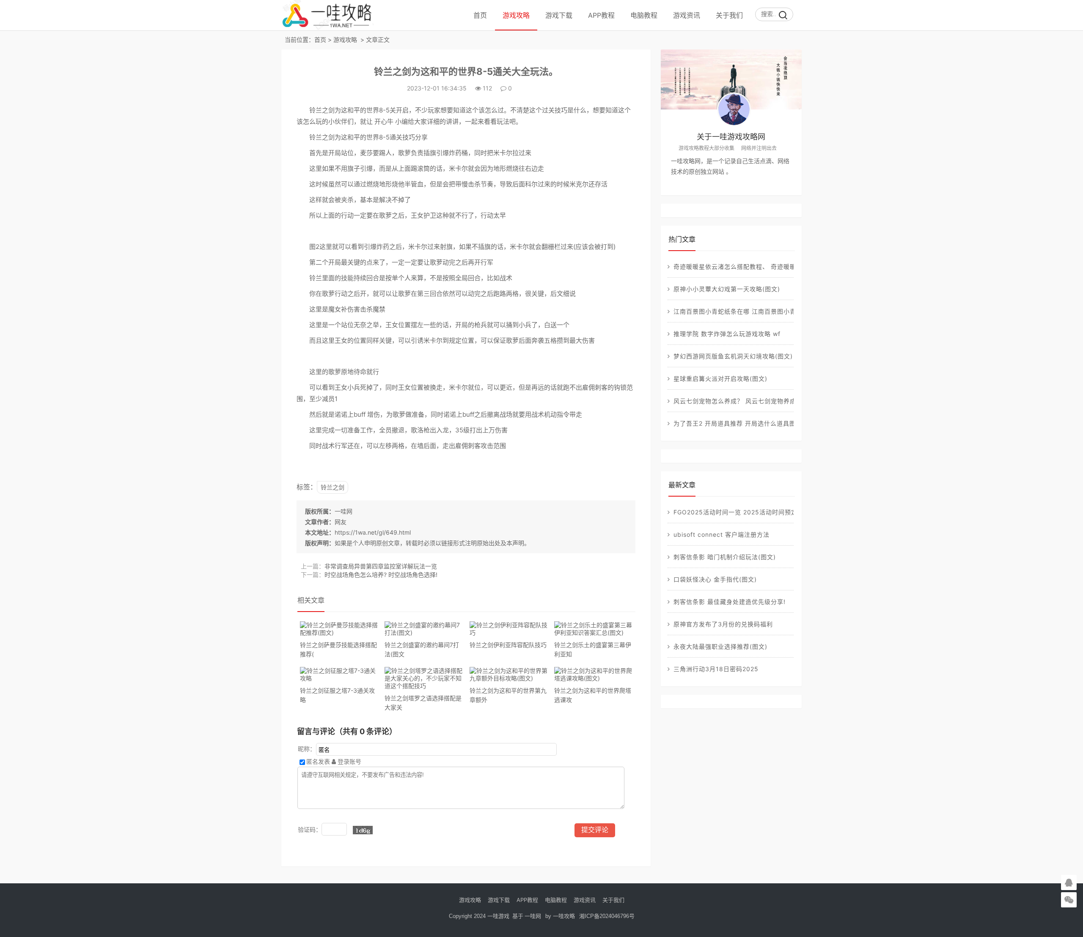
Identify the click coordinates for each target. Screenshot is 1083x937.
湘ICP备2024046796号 (607, 916)
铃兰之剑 (332, 487)
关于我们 (729, 15)
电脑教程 (643, 15)
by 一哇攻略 (560, 916)
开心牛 (383, 121)
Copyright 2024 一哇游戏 (480, 916)
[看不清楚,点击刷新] (363, 830)
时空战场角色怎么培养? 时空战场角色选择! (380, 574)
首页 (480, 15)
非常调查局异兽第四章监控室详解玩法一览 (380, 566)
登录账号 (348, 761)
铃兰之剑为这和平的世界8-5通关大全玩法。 (466, 71)
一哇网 (343, 511)
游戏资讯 (686, 15)
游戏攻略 (516, 15)
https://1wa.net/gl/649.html (373, 532)
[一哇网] (327, 26)
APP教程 (601, 15)
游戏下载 (558, 15)
